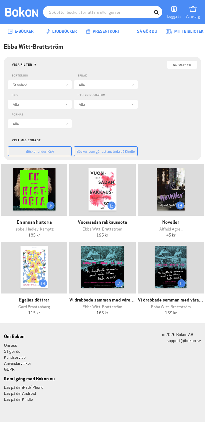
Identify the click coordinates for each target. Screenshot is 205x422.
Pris (15, 95)
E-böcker (24, 31)
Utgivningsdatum (91, 95)
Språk (82, 75)
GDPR (9, 369)
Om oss (10, 345)
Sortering (20, 75)
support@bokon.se (183, 340)
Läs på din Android (20, 393)
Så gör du (146, 31)
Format (18, 114)
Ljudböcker (64, 31)
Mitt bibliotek (189, 31)
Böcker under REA (40, 151)
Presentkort (106, 31)
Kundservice (15, 357)
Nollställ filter (182, 64)
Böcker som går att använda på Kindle (105, 151)
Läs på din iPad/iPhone (24, 387)
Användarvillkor (17, 363)
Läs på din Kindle (18, 399)
